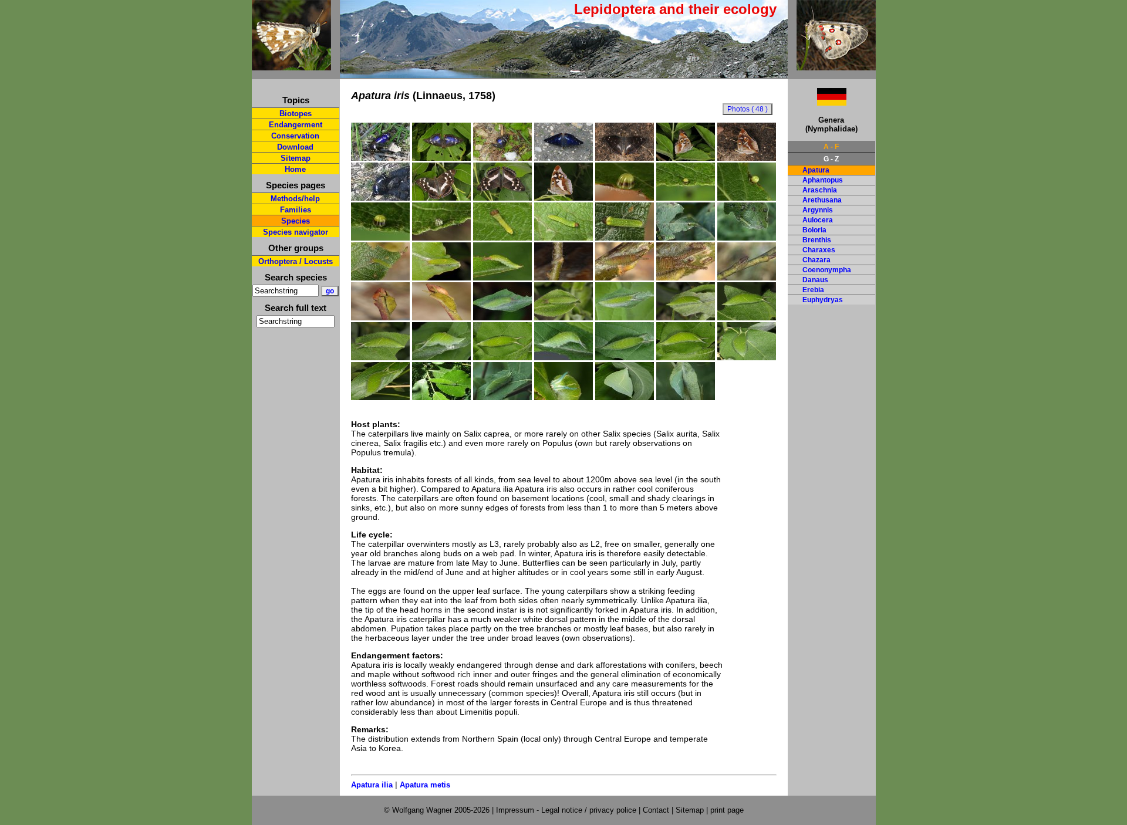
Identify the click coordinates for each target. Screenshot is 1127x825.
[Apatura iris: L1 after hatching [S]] (502, 237)
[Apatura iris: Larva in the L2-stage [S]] (746, 237)
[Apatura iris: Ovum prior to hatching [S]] (441, 237)
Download (295, 147)
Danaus (815, 280)
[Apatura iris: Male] (746, 158)
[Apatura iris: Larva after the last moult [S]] (441, 357)
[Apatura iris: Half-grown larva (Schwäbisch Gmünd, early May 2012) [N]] (563, 317)
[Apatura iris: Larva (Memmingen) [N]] (441, 397)
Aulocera (817, 220)
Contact (656, 810)
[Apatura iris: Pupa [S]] (624, 397)
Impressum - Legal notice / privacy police (567, 810)
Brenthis (816, 240)
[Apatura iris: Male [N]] (441, 158)
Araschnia (819, 190)
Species (295, 221)
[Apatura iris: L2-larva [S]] (380, 277)
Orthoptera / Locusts (295, 261)
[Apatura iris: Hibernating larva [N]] (746, 277)
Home (295, 169)
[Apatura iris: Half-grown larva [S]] (624, 317)
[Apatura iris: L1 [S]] (563, 237)
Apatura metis (425, 784)
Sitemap (296, 158)
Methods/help (295, 198)
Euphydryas (822, 300)
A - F (831, 147)
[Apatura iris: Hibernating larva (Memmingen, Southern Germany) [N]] (563, 277)
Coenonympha (826, 270)
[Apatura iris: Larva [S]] (563, 357)
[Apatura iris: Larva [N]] (502, 397)
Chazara (816, 260)
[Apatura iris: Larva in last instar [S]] (502, 357)
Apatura (815, 170)
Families (295, 209)
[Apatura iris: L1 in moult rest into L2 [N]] (624, 237)
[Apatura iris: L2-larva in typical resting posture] (502, 277)
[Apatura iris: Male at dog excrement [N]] (380, 197)
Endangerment (295, 124)
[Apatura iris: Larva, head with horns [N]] (563, 397)
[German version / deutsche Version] (817, 102)
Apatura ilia (372, 784)
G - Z (831, 159)
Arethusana (822, 200)
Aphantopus (822, 180)
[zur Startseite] (291, 65)
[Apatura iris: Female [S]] (441, 197)
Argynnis (817, 210)
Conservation (295, 135)
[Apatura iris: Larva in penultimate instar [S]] (685, 317)
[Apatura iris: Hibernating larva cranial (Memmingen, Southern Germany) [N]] (685, 277)
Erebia (813, 290)
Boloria (814, 230)
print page (727, 810)
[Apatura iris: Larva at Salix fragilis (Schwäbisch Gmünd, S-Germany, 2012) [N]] (380, 397)
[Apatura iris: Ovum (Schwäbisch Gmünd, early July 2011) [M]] (685, 197)
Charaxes (818, 250)
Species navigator (295, 232)
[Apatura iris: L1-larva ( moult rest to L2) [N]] (685, 237)
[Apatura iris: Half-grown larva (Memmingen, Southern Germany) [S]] (502, 317)
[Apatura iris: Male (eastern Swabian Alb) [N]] (380, 158)
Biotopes (295, 113)
